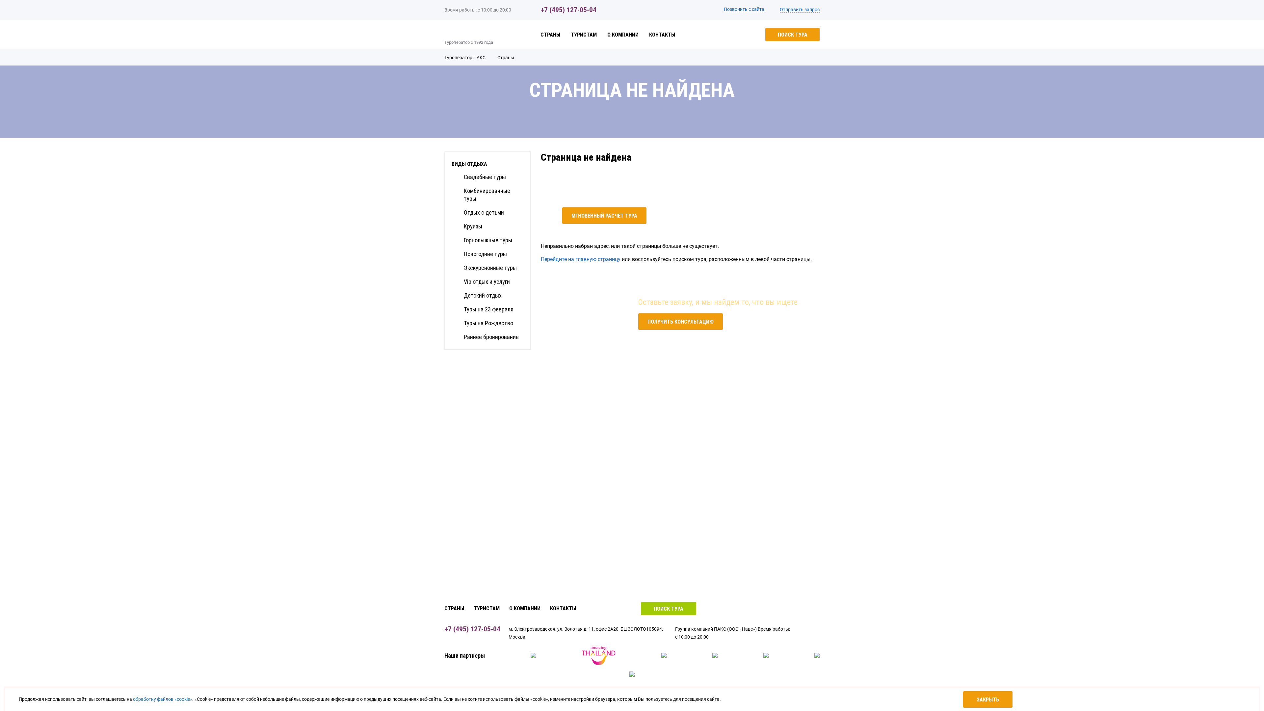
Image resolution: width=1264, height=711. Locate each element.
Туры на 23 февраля (489, 309)
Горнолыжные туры (488, 240)
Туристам (584, 35)
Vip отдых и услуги (487, 281)
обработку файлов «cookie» (162, 699)
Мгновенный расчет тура (604, 216)
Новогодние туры (485, 253)
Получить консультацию (680, 322)
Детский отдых (483, 295)
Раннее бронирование (491, 336)
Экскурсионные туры (490, 267)
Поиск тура (792, 35)
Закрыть (988, 700)
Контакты (662, 35)
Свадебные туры (485, 176)
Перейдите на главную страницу (580, 259)
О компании (623, 35)
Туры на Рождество (488, 323)
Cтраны (550, 35)
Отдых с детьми (484, 212)
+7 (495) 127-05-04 (568, 10)
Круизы (473, 226)
